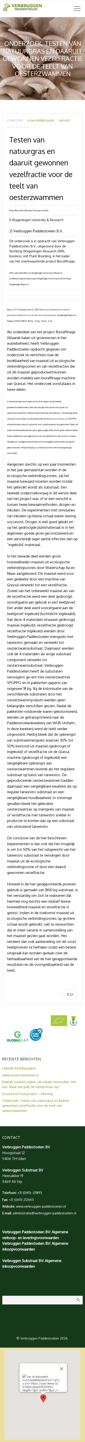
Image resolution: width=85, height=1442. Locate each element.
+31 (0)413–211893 (29, 1193)
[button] (43, 1398)
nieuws (64, 120)
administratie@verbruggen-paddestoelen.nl (44, 1213)
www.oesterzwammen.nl (20, 1075)
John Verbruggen (40, 120)
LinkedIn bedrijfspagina (19, 1068)
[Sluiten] (61, 1368)
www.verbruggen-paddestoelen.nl (41, 1206)
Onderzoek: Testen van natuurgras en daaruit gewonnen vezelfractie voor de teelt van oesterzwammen (35, 1106)
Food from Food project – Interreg (27, 1094)
